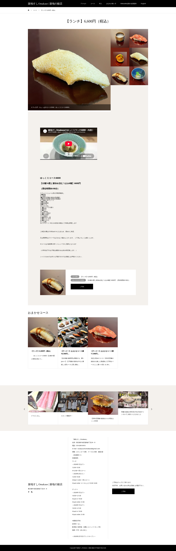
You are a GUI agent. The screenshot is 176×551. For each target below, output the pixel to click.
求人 (100, 3)
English (143, 3)
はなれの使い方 (111, 3)
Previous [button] (24, 409)
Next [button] (152, 409)
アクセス (83, 3)
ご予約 (82, 287)
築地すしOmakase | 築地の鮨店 (45, 3)
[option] (74, 70)
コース (93, 3)
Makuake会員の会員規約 (128, 3)
